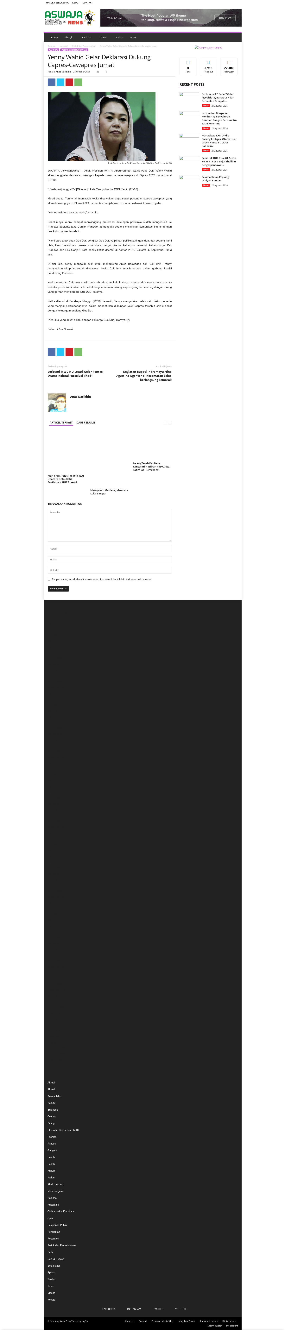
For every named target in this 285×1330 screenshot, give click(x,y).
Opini (50, 1218)
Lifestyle (68, 37)
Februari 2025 (55, 728)
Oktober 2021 (55, 960)
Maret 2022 (54, 931)
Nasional (64, 46)
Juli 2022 (53, 908)
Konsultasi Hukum (209, 1321)
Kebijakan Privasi (186, 1321)
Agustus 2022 (55, 902)
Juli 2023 (53, 838)
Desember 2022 (56, 879)
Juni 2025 (53, 705)
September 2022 (57, 896)
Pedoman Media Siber (162, 1321)
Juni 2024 (53, 774)
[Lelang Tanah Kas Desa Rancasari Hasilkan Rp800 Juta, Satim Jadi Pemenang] (152, 445)
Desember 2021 (56, 949)
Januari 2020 (55, 984)
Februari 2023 (55, 867)
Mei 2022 (53, 920)
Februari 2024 (55, 798)
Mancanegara (55, 1191)
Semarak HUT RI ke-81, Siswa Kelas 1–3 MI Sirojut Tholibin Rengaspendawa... (219, 161)
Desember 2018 (56, 1019)
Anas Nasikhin (63, 71)
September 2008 (57, 1053)
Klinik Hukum (55, 1184)
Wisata (51, 1299)
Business (53, 1109)
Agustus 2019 (55, 1013)
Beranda (51, 46)
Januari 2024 (55, 803)
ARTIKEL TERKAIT (61, 422)
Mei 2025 (53, 710)
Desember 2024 (56, 739)
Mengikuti (209, 60)
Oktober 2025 (55, 681)
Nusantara (53, 1204)
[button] (235, 37)
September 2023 (57, 827)
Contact (88, 2)
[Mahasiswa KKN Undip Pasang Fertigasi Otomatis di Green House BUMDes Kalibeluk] (189, 141)
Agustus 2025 (55, 693)
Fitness (52, 1143)
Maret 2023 (54, 862)
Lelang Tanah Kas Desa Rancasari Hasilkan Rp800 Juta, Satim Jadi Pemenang (151, 466)
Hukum (51, 1170)
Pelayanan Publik (57, 1225)
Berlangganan (229, 62)
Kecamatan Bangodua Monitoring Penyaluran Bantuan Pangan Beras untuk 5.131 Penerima (219, 118)
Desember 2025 (56, 670)
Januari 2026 (55, 664)
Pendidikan (54, 1231)
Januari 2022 (55, 943)
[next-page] (170, 422)
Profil (50, 1252)
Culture (51, 1116)
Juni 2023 (53, 844)
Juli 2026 (53, 629)
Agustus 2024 (55, 763)
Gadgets (52, 1150)
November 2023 (56, 815)
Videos (120, 37)
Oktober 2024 (55, 751)
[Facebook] (218, 2)
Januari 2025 (55, 734)
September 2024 (57, 757)
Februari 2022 (55, 937)
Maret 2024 (54, 792)
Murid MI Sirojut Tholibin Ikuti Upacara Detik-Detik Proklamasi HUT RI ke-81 (66, 479)
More (133, 37)
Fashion (86, 37)
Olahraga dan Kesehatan (61, 1211)
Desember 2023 (56, 809)
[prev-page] (165, 422)
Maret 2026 (54, 652)
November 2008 (56, 1048)
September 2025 (57, 687)
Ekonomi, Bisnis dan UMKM (63, 1130)
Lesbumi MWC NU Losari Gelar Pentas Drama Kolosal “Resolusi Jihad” (75, 374)
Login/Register (214, 1325)
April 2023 (53, 856)
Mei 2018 (53, 1024)
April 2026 (53, 646)
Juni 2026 (53, 635)
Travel (103, 37)
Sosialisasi (54, 1265)
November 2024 (56, 745)
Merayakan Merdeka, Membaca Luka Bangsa (109, 491)
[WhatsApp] (78, 82)
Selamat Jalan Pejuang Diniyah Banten (215, 178)
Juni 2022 (53, 914)
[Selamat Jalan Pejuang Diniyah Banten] (189, 182)
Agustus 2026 (55, 623)
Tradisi (51, 1279)
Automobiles (54, 1096)
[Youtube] (236, 2)
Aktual (206, 105)
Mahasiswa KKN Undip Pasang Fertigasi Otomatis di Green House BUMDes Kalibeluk (219, 141)
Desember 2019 (56, 989)
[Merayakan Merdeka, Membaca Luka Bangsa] (109, 458)
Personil (143, 1321)
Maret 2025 (54, 722)
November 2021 (56, 955)
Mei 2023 (53, 850)
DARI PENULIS (85, 422)
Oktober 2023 (55, 821)
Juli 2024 (53, 769)
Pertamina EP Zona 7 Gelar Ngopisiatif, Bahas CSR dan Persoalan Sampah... (218, 97)
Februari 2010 (55, 1042)
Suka (188, 60)
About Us (129, 1321)
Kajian (51, 1177)
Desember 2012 (56, 1036)
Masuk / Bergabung (57, 2)
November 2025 (56, 675)
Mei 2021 (53, 978)
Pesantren (53, 1238)
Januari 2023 (55, 873)
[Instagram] (224, 2)
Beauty (51, 1102)
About (75, 2)
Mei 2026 (53, 641)
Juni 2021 (53, 972)
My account (232, 1325)
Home (54, 37)
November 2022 (56, 885)
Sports (51, 1272)
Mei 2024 (53, 780)
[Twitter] (230, 2)
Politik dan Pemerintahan (84, 46)
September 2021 (57, 966)
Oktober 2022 (55, 891)
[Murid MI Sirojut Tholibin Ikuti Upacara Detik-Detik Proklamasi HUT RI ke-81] (67, 451)
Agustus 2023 (55, 832)
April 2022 (53, 926)
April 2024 (53, 786)
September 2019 (57, 1007)
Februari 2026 (55, 658)
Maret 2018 (54, 1030)
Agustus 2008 (55, 1059)
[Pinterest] (69, 82)
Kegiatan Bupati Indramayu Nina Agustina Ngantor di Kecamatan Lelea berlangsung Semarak (144, 376)
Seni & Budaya (56, 1259)
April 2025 (53, 716)
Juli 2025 (53, 699)
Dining (51, 1123)
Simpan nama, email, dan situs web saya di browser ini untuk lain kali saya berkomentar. (101, 579)
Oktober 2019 (55, 1001)
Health (51, 1157)
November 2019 (56, 995)
